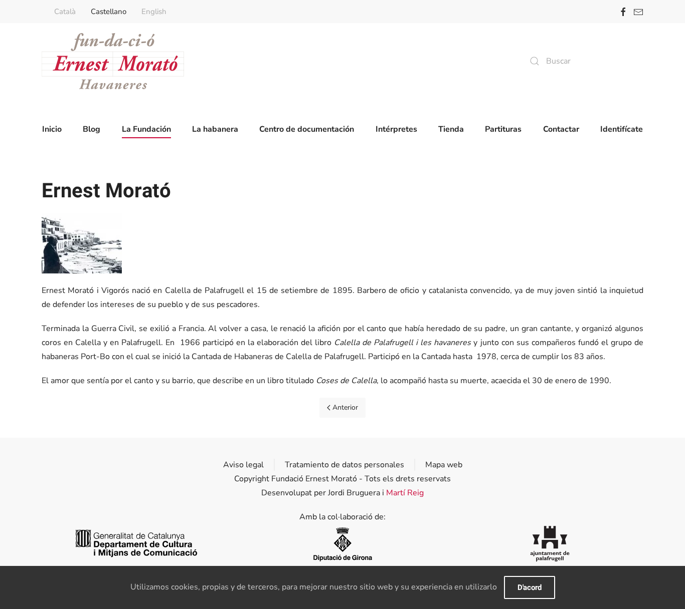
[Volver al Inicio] (113, 61)
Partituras (503, 129)
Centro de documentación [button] (306, 129)
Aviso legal (243, 464)
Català (65, 12)
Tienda (451, 129)
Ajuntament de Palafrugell (550, 543)
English (153, 12)
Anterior (345, 407)
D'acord (530, 587)
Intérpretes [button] (396, 129)
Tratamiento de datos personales (344, 464)
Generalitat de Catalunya (135, 543)
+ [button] (82, 243)
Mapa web (443, 464)
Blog (91, 129)
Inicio (52, 129)
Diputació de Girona (342, 543)
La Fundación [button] (146, 129)
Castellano (108, 12)
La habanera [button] (215, 129)
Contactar (561, 129)
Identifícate (621, 129)
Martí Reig (405, 492)
